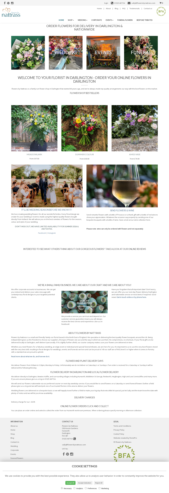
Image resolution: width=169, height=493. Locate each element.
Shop (70, 20)
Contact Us (15, 442)
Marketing (105, 488)
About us (14, 426)
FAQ (123, 8)
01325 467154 (67, 439)
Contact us (148, 8)
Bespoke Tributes (144, 20)
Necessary (67, 488)
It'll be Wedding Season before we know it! (46, 209)
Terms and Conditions (122, 426)
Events (109, 20)
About (108, 8)
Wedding (82, 20)
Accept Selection (84, 483)
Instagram (52, 233)
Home (99, 8)
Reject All (98, 483)
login (106, 3)
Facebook (42, 233)
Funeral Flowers (125, 20)
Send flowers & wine (122, 210)
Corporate (96, 20)
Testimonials (135, 8)
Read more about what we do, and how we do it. (30, 356)
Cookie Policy (119, 434)
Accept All (70, 483)
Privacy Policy (119, 430)
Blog (116, 8)
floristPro (133, 438)
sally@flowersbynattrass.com (74, 444)
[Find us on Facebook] (5, 3)
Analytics (79, 488)
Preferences (92, 488)
